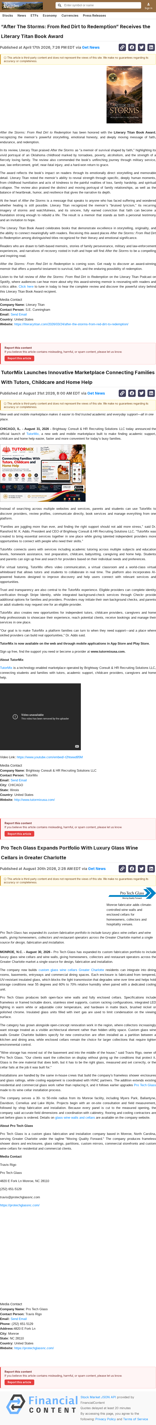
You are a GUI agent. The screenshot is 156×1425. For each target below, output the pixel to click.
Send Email (19, 314)
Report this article (19, 358)
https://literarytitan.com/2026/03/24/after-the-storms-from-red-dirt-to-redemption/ (71, 324)
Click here (26, 286)
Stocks (7, 15)
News (22, 15)
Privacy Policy (105, 1419)
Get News (91, 47)
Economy (50, 15)
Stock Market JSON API (98, 1397)
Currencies (69, 15)
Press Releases (94, 15)
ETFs (34, 15)
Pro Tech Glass (144, 1085)
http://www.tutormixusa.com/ (34, 800)
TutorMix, (33, 434)
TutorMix (6, 668)
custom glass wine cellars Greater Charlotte (70, 970)
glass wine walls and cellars (74, 1117)
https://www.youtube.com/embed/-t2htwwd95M (50, 757)
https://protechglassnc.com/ (20, 1205)
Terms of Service (135, 1419)
